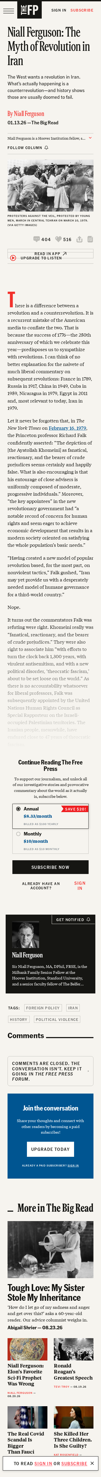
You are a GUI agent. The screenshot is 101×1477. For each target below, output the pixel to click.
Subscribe (82, 10)
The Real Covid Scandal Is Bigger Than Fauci (26, 1443)
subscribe (74, 1463)
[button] (42, 239)
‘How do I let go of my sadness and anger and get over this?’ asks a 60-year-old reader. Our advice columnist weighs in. (49, 1313)
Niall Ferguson (29, 114)
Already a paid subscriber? (50, 1165)
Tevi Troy (61, 1386)
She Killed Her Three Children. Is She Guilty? (73, 1440)
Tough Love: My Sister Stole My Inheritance (46, 1292)
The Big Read (44, 122)
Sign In (59, 10)
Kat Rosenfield (66, 1454)
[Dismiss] (92, 1463)
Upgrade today (50, 1149)
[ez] (8, 11)
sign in (43, 1463)
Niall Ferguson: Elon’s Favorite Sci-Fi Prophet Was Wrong (26, 1375)
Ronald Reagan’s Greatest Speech (73, 1372)
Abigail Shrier (22, 1327)
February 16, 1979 (67, 428)
